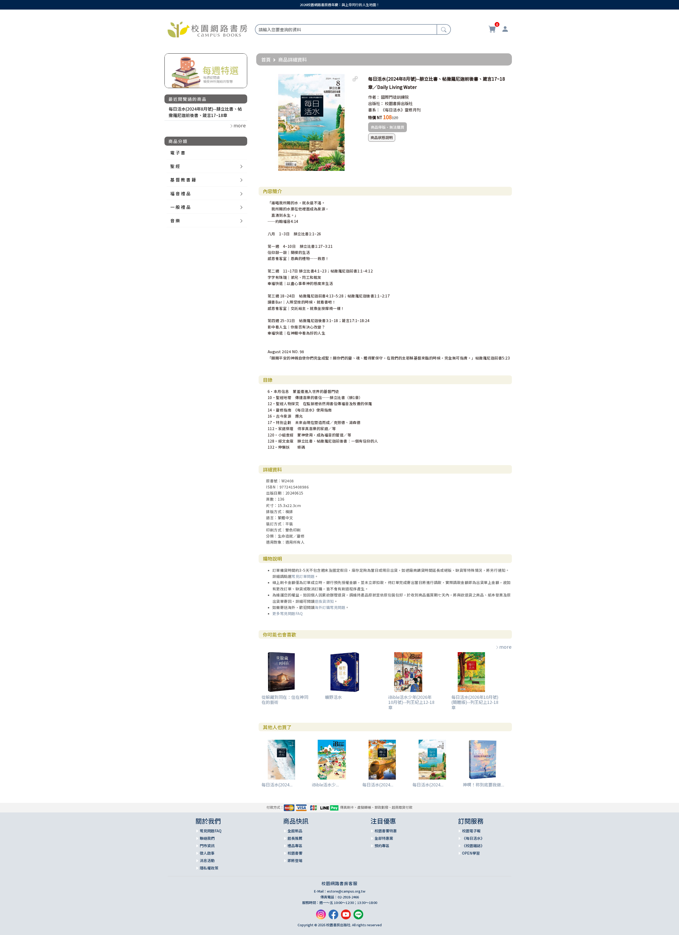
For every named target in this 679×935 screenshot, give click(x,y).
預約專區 (382, 845)
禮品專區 (295, 845)
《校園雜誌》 (473, 845)
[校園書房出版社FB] (333, 916)
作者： (374, 97)
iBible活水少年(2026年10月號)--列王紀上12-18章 (411, 702)
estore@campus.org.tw (346, 891)
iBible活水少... (325, 784)
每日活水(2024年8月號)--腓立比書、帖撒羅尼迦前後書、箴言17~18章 (205, 112)
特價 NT (375, 117)
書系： (374, 109)
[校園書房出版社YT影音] (346, 916)
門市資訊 (207, 845)
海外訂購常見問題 (330, 607)
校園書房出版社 (399, 103)
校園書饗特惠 (386, 830)
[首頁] (207, 28)
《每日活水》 (473, 838)
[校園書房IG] (321, 916)
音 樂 (175, 220)
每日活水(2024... (277, 784)
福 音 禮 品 (180, 193)
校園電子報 (471, 830)
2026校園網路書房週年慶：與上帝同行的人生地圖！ (340, 4)
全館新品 (295, 830)
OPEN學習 (471, 853)
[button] (355, 79)
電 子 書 (177, 152)
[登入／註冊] (505, 30)
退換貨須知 (324, 601)
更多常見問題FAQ (287, 613)
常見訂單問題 (303, 576)
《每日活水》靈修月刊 (401, 109)
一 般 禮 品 (180, 207)
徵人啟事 (207, 853)
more (505, 646)
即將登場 (295, 860)
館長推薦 (295, 838)
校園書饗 (295, 853)
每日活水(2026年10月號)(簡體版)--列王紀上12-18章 (474, 702)
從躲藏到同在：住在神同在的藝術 (285, 699)
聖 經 (175, 166)
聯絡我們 (207, 838)
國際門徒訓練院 (395, 97)
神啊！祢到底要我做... (483, 784)
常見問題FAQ (210, 830)
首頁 (266, 59)
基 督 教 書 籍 (183, 179)
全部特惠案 (384, 838)
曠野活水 (333, 697)
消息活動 (207, 860)
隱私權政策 (209, 868)
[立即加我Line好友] (358, 916)
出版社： (376, 103)
